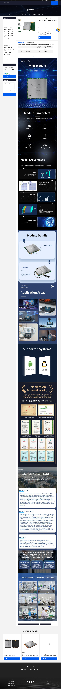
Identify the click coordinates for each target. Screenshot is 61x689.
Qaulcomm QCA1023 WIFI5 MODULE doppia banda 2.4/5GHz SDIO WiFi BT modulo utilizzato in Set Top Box (30, 655)
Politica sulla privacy (50, 683)
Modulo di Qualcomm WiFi (13, 14)
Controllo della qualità (49, 677)
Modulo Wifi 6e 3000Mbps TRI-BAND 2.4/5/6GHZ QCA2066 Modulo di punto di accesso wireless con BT (48, 655)
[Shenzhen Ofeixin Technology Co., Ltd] (6, 3)
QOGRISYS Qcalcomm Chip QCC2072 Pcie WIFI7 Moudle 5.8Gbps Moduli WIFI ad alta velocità (11, 655)
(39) (8, 52)
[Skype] (5, 73)
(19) (8, 31)
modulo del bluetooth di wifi (22, 624)
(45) (8, 27)
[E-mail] (9, 73)
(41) (8, 29)
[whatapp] (7, 74)
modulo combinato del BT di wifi (45, 624)
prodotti (7, 14)
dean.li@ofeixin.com (46, 0)
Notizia (50, 679)
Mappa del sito (49, 681)
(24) (9, 55)
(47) (9, 50)
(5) (8, 39)
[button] (19, 33)
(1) (8, 47)
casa (4, 14)
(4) (9, 58)
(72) (9, 33)
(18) (8, 36)
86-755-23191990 (55, 0)
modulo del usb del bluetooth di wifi (33, 624)
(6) (8, 43)
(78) (8, 25)
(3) (7, 45)
